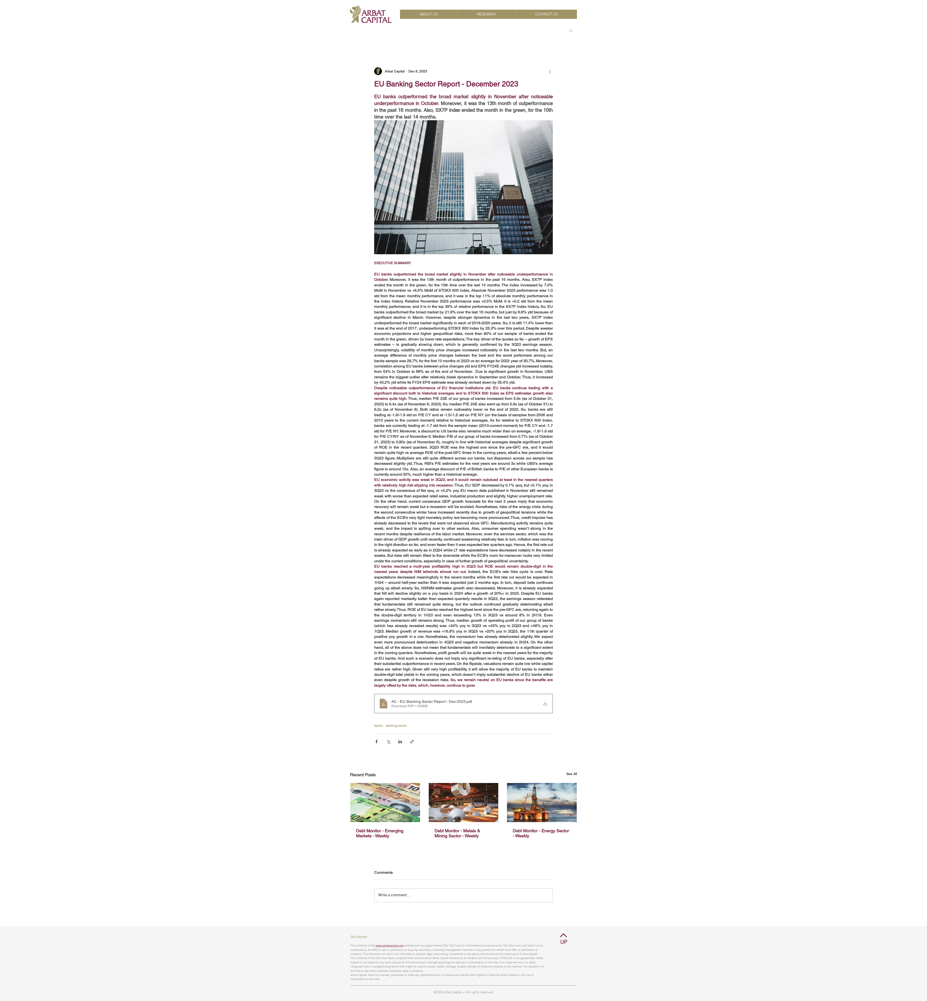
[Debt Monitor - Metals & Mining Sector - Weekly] (464, 802)
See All (571, 774)
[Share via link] (412, 741)
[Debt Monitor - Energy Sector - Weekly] (542, 802)
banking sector (396, 726)
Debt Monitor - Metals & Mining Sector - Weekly (457, 833)
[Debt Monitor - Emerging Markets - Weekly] (385, 802)
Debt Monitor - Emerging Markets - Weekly (379, 833)
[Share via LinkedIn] (400, 741)
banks (378, 726)
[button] (571, 30)
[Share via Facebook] (376, 741)
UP (563, 942)
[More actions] (550, 71)
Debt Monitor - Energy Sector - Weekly (541, 833)
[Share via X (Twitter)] (388, 741)
